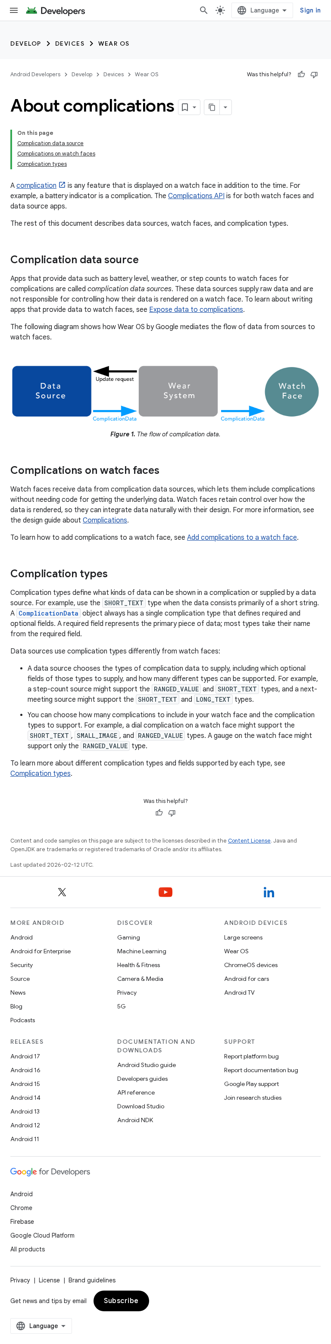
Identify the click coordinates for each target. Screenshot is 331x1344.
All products (27, 1249)
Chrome (21, 1208)
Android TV (239, 992)
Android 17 (25, 1056)
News (17, 992)
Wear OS (114, 43)
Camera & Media (140, 979)
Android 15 (25, 1084)
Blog (16, 1006)
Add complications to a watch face (242, 537)
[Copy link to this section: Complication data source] (147, 260)
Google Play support (251, 1084)
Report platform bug (251, 1056)
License (49, 1280)
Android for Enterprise (40, 951)
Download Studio (140, 1106)
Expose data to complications (196, 309)
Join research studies (252, 1097)
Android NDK (135, 1120)
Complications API (196, 196)
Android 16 (25, 1070)
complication (36, 185)
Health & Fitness (138, 965)
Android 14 (25, 1097)
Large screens (243, 937)
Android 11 (24, 1139)
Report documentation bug (261, 1070)
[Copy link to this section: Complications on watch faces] (168, 471)
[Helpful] (301, 74)
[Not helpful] (314, 74)
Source (20, 979)
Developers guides (142, 1079)
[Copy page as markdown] (212, 107)
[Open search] (204, 10)
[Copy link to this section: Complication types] (116, 574)
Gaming (128, 937)
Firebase (22, 1222)
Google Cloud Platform (42, 1235)
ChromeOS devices (251, 965)
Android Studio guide (146, 1065)
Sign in (310, 10)
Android (21, 937)
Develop (25, 43)
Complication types (40, 773)
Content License (249, 840)
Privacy (127, 992)
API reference (136, 1092)
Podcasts (22, 1020)
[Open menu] (13, 10)
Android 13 (25, 1111)
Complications (105, 520)
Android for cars (246, 979)
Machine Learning (141, 951)
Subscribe (121, 1301)
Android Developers (35, 74)
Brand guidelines (92, 1280)
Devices (70, 43)
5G (121, 1006)
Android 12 (25, 1125)
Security (21, 965)
